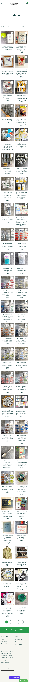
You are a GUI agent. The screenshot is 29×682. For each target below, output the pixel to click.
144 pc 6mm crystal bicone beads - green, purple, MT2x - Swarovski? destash (7, 317)
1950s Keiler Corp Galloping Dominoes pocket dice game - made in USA (22, 609)
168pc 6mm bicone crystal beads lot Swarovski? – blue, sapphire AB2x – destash (21, 439)
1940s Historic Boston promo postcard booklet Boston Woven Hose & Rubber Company (7, 539)
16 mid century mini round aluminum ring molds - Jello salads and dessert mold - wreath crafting (7, 413)
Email (2, 665)
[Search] (24, 3)
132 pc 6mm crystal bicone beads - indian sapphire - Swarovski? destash (7, 245)
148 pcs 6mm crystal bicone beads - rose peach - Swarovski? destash (7, 388)
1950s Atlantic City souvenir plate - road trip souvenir (7, 585)
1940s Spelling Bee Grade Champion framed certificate (21, 537)
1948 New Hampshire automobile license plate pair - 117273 (21, 562)
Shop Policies (4, 641)
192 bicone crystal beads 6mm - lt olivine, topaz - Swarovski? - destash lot (7, 489)
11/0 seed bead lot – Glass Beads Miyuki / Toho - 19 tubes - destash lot (7, 171)
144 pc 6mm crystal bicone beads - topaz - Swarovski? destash (7, 340)
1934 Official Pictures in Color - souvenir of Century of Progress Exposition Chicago (7, 514)
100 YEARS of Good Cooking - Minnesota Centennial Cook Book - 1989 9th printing (21, 122)
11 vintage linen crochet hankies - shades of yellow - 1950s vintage (21, 144)
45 (18, 622)
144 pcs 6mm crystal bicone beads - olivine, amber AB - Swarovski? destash (7, 365)
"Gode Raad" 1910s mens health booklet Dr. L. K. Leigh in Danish (7, 47)
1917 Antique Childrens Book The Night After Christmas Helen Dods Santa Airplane (21, 463)
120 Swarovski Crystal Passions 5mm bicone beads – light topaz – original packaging (21, 195)
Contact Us (3, 639)
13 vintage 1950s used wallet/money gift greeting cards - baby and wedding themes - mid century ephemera (21, 221)
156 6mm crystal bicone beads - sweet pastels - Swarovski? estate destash (21, 388)
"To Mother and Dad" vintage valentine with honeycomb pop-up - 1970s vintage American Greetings (21, 73)
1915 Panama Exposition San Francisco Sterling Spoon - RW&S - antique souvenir (7, 464)
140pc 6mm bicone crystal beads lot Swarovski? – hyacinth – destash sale (21, 245)
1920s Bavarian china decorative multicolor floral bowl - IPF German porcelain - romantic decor (21, 489)
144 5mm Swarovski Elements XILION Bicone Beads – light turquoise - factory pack (7, 269)
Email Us (24, 680)
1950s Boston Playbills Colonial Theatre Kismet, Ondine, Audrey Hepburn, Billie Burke (21, 586)
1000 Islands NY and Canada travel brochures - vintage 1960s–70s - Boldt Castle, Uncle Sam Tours (7, 146)
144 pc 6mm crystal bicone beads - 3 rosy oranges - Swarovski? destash (7, 293)
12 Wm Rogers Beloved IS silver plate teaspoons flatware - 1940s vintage (21, 170)
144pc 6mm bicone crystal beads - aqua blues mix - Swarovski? (21, 364)
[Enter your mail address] (12, 669)
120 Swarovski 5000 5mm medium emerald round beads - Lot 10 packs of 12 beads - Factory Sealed (7, 195)
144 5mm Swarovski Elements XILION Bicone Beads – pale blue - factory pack (21, 269)
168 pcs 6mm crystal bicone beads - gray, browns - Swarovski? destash (7, 438)
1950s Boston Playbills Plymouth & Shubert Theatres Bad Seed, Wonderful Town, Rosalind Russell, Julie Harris (7, 611)
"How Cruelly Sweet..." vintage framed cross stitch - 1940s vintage (7, 71)
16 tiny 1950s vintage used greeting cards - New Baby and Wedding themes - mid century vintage (21, 413)
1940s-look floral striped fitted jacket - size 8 (7, 562)
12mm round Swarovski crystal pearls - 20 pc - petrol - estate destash (7, 219)
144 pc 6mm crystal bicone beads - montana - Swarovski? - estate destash (21, 317)
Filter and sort (6, 26)
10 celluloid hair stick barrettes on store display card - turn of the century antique (22, 98)
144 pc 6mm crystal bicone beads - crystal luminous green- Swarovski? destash (21, 293)
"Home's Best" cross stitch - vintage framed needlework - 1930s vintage (21, 48)
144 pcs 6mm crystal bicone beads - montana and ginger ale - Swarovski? (21, 341)
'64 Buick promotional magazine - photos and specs (7, 97)
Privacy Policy (4, 643)
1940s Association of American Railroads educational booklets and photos (21, 514)
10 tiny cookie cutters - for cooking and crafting (7, 120)
